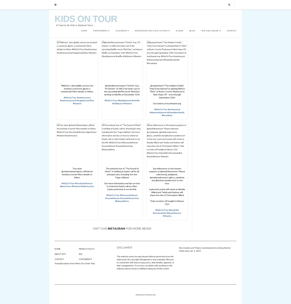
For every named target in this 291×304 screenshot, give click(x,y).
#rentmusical (174, 109)
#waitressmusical (68, 100)
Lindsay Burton (224, 248)
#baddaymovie (125, 100)
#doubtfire (174, 210)
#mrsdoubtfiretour (84, 183)
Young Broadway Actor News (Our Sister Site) (75, 263)
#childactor (117, 103)
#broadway (167, 115)
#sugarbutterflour (85, 100)
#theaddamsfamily (175, 112)
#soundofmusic (112, 198)
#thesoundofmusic (129, 195)
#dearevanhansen (158, 112)
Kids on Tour (86, 19)
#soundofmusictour (129, 198)
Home (57, 249)
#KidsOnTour (70, 97)
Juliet (137, 295)
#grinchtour (65, 186)
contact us (135, 268)
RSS (80, 254)
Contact (59, 259)
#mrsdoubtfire (160, 213)
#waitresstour (84, 97)
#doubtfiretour (174, 213)
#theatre (77, 103)
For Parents (85, 259)
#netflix (136, 100)
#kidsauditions (122, 201)
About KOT (60, 254)
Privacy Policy (87, 249)
